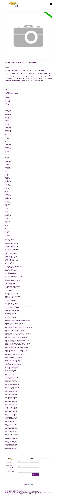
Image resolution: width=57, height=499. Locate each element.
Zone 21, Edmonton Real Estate (11, 420)
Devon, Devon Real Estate (10, 264)
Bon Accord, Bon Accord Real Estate (12, 247)
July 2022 (7, 154)
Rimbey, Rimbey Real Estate (10, 317)
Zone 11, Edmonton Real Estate (11, 405)
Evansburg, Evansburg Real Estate (11, 272)
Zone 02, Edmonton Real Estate (11, 393)
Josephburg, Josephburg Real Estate (12, 286)
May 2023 (7, 140)
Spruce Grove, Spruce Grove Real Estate (13, 361)
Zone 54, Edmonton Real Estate (11, 442)
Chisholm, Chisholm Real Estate (11, 257)
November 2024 (8, 114)
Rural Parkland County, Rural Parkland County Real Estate (16, 336)
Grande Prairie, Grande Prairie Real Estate (13, 280)
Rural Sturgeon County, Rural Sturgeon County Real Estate (16, 344)
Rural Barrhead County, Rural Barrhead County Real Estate (16, 321)
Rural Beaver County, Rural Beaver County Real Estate (15, 323)
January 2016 (7, 235)
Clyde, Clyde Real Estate (9, 259)
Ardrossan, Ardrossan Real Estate (11, 240)
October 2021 (7, 167)
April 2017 (7, 234)
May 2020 (7, 191)
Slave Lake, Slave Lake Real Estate (11, 358)
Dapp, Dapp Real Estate (9, 263)
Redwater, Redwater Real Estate (11, 316)
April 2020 (7, 192)
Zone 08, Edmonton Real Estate (11, 401)
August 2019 (7, 204)
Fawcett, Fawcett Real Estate (11, 273)
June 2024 (7, 121)
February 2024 (8, 127)
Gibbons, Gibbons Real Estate (11, 279)
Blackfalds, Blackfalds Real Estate (11, 246)
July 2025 (7, 103)
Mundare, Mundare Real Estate (11, 300)
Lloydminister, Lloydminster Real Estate (12, 292)
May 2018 (6, 225)
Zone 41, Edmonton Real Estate (11, 435)
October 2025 (7, 98)
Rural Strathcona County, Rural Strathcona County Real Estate (17, 343)
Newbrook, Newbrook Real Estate (11, 303)
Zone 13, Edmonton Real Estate (11, 408)
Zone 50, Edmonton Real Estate (11, 438)
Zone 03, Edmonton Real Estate (11, 394)
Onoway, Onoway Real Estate (11, 304)
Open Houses (7, 92)
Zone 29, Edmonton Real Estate (13, 66)
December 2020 (8, 181)
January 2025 (7, 111)
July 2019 (6, 205)
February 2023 (8, 144)
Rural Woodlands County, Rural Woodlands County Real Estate (17, 353)
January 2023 (7, 145)
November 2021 (8, 165)
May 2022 (7, 157)
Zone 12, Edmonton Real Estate (11, 407)
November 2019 (8, 200)
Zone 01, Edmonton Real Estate (11, 391)
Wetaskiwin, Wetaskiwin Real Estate (12, 384)
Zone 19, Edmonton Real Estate (11, 417)
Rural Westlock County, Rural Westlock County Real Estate (16, 350)
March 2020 (7, 194)
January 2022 (7, 163)
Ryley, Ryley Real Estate (9, 356)
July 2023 (7, 137)
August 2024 (7, 118)
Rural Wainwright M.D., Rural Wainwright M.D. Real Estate (16, 348)
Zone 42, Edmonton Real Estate (11, 437)
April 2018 (7, 227)
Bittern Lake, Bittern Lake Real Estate (12, 245)
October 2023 (7, 133)
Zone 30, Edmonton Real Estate (11, 428)
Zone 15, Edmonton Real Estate (11, 411)
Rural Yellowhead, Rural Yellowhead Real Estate (14, 354)
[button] (8, 467)
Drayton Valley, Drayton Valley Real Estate (13, 266)
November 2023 (8, 131)
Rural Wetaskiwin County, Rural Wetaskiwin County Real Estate (17, 351)
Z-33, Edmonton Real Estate (10, 390)
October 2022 (7, 150)
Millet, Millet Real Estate (9, 297)
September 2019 (8, 202)
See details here (42, 70)
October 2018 (7, 218)
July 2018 (6, 222)
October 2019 (7, 201)
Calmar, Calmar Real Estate (10, 252)
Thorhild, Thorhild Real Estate (10, 370)
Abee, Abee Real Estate (9, 239)
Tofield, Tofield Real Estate (10, 374)
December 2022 (8, 147)
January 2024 (7, 128)
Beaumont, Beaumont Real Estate (11, 243)
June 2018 (7, 224)
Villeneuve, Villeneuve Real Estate (11, 377)
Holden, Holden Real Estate (10, 283)
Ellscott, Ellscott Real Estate (10, 270)
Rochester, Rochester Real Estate (11, 319)
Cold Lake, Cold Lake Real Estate (11, 260)
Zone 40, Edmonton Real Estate (11, 434)
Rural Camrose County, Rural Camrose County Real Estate (16, 326)
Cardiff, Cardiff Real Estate (10, 255)
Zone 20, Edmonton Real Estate (11, 418)
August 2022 (7, 153)
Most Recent (7, 97)
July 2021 (6, 171)
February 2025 (8, 110)
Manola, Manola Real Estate (10, 294)
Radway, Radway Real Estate (10, 313)
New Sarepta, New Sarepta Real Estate (12, 301)
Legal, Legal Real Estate (9, 290)
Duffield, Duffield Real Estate (10, 267)
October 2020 (8, 184)
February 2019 (7, 212)
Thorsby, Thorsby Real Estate (11, 371)
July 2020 (7, 188)
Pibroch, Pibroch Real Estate (10, 309)
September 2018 (8, 219)
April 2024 (7, 124)
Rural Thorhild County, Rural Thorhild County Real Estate (16, 346)
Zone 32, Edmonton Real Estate (11, 430)
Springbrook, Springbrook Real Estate (12, 360)
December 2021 (8, 164)
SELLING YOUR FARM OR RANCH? (11, 93)
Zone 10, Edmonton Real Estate (11, 404)
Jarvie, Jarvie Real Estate (10, 284)
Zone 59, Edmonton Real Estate (11, 450)
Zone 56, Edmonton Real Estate (11, 445)
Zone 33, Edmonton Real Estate (11, 431)
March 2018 (7, 228)
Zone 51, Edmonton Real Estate (11, 440)
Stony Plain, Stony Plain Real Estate (12, 366)
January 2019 (7, 214)
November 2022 (8, 148)
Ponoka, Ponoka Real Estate (10, 311)
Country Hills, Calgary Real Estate (11, 262)
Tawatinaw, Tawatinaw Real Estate (12, 368)
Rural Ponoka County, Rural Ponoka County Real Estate (16, 337)
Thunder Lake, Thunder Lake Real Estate (13, 373)
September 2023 (8, 134)
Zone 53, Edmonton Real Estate (11, 441)
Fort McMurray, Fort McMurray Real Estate (13, 276)
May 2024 (7, 123)
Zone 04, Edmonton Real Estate (11, 395)
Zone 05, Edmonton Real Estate (11, 397)
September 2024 (8, 117)
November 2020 (8, 182)
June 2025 (7, 104)
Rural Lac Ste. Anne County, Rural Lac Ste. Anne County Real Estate (18, 327)
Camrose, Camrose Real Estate (11, 253)
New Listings (7, 90)
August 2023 (7, 136)
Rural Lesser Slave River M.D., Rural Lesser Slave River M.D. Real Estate (18, 333)
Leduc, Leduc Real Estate (10, 289)
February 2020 (8, 195)
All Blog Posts (7, 89)
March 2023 (7, 143)
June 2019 (7, 207)
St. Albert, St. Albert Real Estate (11, 363)
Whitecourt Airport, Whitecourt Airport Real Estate (15, 385)
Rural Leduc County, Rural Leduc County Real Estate (15, 331)
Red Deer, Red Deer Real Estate (11, 314)
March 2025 (7, 108)
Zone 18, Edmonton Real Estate (11, 415)
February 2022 (8, 161)
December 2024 (8, 113)
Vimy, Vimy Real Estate (9, 378)
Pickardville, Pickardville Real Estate (12, 310)
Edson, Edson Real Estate (10, 269)
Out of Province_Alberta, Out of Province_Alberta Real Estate (17, 306)
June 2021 (7, 173)
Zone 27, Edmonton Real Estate (11, 424)
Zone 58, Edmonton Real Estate (11, 448)
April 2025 (7, 107)
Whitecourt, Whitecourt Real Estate (12, 387)
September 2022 (8, 151)
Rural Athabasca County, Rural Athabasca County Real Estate (17, 320)
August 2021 (7, 170)
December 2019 (8, 198)
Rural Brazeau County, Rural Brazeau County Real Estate (16, 324)
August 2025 (7, 101)
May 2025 (7, 106)
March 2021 (7, 177)
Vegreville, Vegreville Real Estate (11, 375)
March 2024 (7, 126)
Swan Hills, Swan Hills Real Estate (11, 367)
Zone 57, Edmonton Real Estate (11, 447)
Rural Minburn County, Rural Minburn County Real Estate (16, 334)
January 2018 (7, 231)
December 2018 (8, 215)
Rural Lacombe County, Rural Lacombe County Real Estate (16, 329)
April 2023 (7, 141)
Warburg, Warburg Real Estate (11, 381)
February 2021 (7, 178)
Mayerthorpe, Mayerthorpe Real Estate (12, 296)
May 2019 (6, 208)
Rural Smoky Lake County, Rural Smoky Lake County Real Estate (17, 340)
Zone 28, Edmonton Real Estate (11, 425)
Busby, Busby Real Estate (10, 250)
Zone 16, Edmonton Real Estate (11, 413)
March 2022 (7, 160)
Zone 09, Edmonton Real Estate (11, 403)
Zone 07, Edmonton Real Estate (11, 400)
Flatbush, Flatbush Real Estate (11, 274)
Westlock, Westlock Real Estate (11, 383)
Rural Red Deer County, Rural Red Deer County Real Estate (16, 339)
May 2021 (6, 174)
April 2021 (7, 175)
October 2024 (8, 116)
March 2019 (7, 211)
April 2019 (7, 209)
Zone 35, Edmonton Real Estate (11, 432)
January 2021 (7, 180)
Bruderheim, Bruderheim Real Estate (12, 249)
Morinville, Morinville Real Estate (11, 299)
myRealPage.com (30, 484)
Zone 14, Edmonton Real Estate (11, 410)
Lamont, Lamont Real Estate (10, 287)
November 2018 (8, 217)
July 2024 (7, 120)
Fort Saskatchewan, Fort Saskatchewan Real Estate (15, 277)
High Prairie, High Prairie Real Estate (12, 282)
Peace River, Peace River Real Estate (12, 307)
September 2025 (8, 100)
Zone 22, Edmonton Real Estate (11, 421)
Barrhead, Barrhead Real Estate (11, 242)
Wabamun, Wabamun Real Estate (11, 380)
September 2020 (8, 185)
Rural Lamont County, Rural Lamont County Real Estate (16, 330)
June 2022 (7, 155)
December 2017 (8, 232)
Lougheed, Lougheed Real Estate (11, 293)
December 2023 (8, 130)
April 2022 (7, 158)
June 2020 (7, 190)
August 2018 (7, 221)
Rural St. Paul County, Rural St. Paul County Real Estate (16, 341)
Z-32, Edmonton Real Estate (10, 388)
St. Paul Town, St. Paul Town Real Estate (13, 364)
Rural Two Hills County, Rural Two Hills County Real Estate (16, 347)
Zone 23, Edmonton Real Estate (11, 422)
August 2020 (7, 187)
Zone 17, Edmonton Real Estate (11, 414)
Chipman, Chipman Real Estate (11, 256)
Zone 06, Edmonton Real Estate (11, 398)
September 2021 (8, 168)
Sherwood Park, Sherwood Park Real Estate (13, 357)
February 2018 (7, 229)
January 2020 (7, 197)
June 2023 (7, 138)
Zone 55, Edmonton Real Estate (11, 444)
